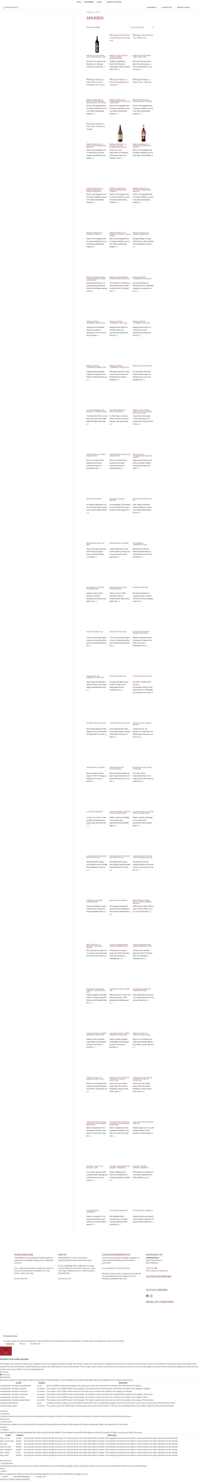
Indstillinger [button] (10, 1344)
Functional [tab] (4, 1411)
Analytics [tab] (3, 1427)
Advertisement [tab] (5, 1461)
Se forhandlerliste (21, 1279)
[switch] (0, 1413)
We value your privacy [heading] (10, 1336)
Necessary (6, 1375)
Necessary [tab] (4, 1372)
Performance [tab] (5, 1419)
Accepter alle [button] (35, 1344)
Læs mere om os (64, 1279)
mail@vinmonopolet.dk (158, 1271)
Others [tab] (2, 1469)
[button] (194, 7)
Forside (89, 12)
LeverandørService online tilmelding (116, 1268)
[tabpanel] (100, 1393)
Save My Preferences (22, 1477)
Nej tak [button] (22, 1344)
